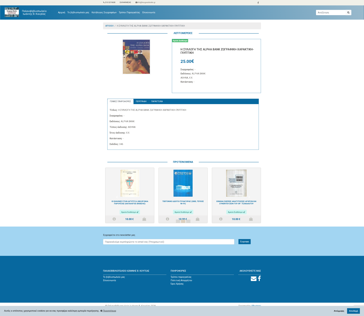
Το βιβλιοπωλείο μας (78, 12)
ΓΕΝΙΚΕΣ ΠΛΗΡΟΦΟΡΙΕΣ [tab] (120, 101)
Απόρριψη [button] (339, 311)
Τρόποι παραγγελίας (181, 277)
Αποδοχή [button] (353, 311)
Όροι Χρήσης (177, 283)
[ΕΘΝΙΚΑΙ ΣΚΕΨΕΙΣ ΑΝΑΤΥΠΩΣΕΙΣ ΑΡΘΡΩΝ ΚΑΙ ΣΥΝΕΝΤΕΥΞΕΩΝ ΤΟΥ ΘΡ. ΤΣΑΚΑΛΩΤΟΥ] (236, 183)
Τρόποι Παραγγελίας (129, 12)
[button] (117, 197)
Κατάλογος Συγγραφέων (104, 12)
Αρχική (62, 12)
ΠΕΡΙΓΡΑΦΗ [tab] (141, 101)
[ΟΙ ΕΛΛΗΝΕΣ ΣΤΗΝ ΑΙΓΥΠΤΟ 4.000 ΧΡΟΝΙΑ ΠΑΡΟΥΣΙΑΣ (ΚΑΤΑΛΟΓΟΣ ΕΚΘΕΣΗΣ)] (130, 183)
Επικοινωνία (148, 12)
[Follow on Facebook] (259, 278)
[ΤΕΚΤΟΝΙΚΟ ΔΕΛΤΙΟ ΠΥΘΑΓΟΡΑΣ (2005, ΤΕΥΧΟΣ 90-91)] (183, 183)
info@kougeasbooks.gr (146, 2)
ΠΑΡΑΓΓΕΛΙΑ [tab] (157, 101)
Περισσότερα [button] (109, 311)
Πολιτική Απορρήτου (181, 280)
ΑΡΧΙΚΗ (109, 25)
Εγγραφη (244, 241)
